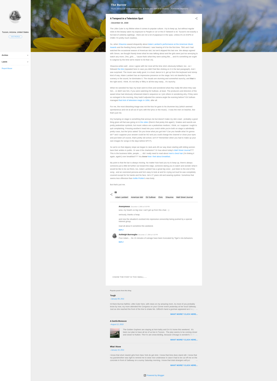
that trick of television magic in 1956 (134, 100)
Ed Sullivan (151, 197)
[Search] (200, 6)
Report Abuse (7, 68)
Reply (121, 230)
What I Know (115, 346)
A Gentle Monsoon (118, 321)
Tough (113, 295)
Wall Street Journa (182, 150)
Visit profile (15, 36)
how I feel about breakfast (158, 156)
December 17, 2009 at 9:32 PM (148, 235)
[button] (196, 18)
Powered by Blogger (155, 375)
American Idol (137, 197)
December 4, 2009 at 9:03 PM (140, 206)
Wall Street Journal (184, 197)
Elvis (161, 197)
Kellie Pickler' (138, 178)
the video (144, 122)
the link (121, 69)
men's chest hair (175, 153)
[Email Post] (115, 193)
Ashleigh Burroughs (128, 234)
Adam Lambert (121, 197)
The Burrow (118, 5)
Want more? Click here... (184, 314)
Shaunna (122, 44)
